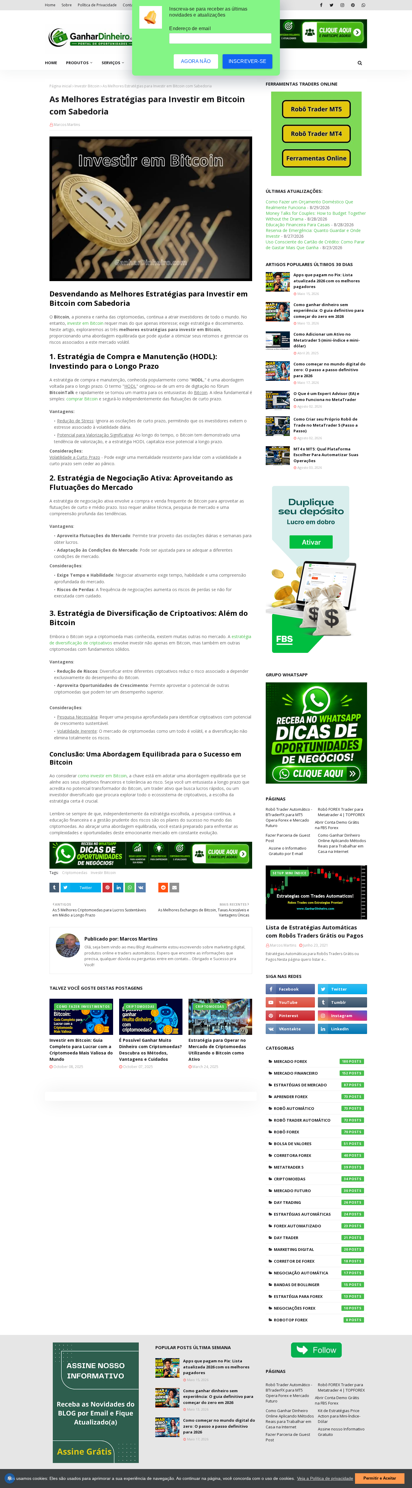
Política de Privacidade (97, 5)
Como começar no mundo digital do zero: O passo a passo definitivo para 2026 (329, 369)
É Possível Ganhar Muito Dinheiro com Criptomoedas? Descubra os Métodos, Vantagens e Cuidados (150, 1049)
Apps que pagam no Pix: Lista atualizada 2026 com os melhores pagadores (326, 280)
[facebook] (321, 5)
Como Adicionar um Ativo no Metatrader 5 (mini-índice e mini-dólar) (326, 340)
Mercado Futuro (311, 1190)
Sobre (67, 5)
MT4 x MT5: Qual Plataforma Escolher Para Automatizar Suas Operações (325, 454)
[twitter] (331, 5)
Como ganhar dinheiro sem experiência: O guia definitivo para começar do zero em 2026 (328, 310)
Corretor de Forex (311, 1261)
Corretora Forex (311, 1155)
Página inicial (60, 86)
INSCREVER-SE (247, 61)
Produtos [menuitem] (77, 62)
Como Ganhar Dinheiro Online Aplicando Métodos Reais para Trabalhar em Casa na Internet (342, 843)
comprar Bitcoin (82, 399)
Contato (130, 5)
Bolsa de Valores (311, 1143)
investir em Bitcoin (85, 323)
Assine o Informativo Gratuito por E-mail (287, 850)
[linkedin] (342, 1029)
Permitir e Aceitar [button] (379, 1478)
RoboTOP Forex (311, 1320)
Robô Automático (311, 1108)
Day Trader (311, 1237)
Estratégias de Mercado (311, 1085)
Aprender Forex (311, 1096)
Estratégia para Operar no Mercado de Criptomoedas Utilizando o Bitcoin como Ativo (217, 1049)
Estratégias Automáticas (311, 1214)
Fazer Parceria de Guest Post (288, 837)
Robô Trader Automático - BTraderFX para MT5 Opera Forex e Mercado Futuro (289, 817)
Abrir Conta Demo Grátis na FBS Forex (337, 824)
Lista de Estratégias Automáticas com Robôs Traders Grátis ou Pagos (314, 931)
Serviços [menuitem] (111, 62)
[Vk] (141, 887)
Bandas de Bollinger (311, 1284)
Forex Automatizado (311, 1226)
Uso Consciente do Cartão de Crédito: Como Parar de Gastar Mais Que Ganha (315, 244)
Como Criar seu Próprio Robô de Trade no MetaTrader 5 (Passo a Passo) (325, 425)
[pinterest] (353, 5)
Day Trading (311, 1202)
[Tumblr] (54, 887)
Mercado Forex (311, 1061)
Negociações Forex (311, 1308)
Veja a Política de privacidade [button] (325, 1478)
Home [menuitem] (51, 62)
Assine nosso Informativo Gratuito (341, 1431)
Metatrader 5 (311, 1167)
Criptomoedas (74, 872)
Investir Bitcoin (87, 86)
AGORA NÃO (196, 61)
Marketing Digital (311, 1249)
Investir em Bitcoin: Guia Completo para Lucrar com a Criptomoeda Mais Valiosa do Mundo (81, 1049)
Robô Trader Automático (311, 1120)
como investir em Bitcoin (102, 775)
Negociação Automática (311, 1273)
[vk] (290, 1029)
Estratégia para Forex (311, 1296)
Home (50, 5)
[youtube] (290, 1002)
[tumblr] (342, 1002)
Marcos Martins (67, 124)
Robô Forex (311, 1132)
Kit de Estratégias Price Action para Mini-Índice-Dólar (339, 1416)
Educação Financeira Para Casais (298, 224)
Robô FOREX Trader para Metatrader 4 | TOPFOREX (341, 812)
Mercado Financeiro (311, 1073)
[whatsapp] (363, 5)
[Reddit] (163, 887)
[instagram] (342, 5)
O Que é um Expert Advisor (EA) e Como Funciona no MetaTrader (326, 396)
